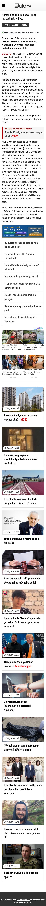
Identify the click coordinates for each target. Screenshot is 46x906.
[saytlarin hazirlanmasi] (23, 231)
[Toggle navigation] (3, 5)
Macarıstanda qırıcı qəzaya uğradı (21, 276)
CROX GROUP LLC (23, 900)
